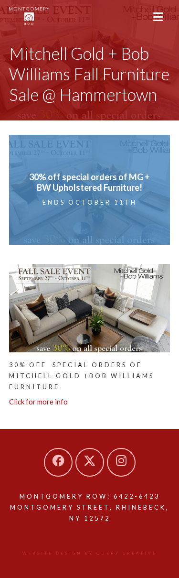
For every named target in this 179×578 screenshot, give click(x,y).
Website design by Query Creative (89, 553)
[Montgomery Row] (29, 16)
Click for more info (38, 401)
